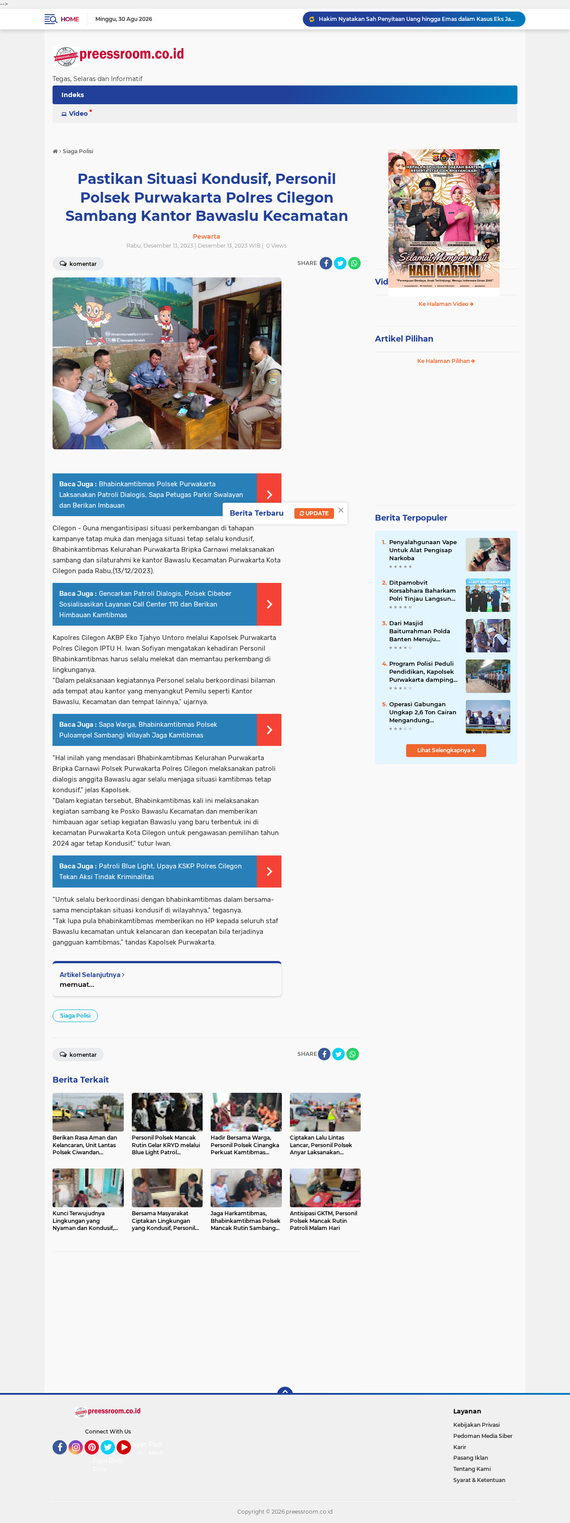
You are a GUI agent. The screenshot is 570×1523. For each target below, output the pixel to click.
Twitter (112, 1458)
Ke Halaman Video (444, 304)
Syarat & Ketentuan (479, 1480)
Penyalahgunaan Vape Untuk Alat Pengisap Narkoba (423, 550)
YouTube (130, 1458)
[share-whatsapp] (354, 263)
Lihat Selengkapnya (444, 750)
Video (78, 114)
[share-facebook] (326, 263)
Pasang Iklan (470, 1457)
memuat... (77, 984)
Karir (459, 1447)
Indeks (72, 95)
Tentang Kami (472, 1469)
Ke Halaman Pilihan (444, 361)
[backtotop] (285, 1395)
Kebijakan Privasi (476, 1424)
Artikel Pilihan (404, 339)
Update (316, 513)
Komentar (82, 264)
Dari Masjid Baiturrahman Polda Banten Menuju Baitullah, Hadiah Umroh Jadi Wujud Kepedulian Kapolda (419, 631)
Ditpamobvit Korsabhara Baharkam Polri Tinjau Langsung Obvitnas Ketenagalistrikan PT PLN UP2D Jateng (422, 591)
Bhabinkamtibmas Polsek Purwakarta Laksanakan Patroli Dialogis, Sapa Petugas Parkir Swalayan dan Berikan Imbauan (151, 494)
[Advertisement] (207, 1322)
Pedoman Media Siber (483, 1436)
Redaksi (121, 1461)
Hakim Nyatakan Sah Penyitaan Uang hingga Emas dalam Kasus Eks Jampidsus (418, 19)
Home (70, 19)
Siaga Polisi (75, 1015)
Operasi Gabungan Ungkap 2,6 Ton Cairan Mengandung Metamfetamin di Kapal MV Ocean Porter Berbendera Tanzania (424, 712)
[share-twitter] (340, 263)
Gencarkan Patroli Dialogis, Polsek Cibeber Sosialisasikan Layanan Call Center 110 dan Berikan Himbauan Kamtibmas (145, 604)
